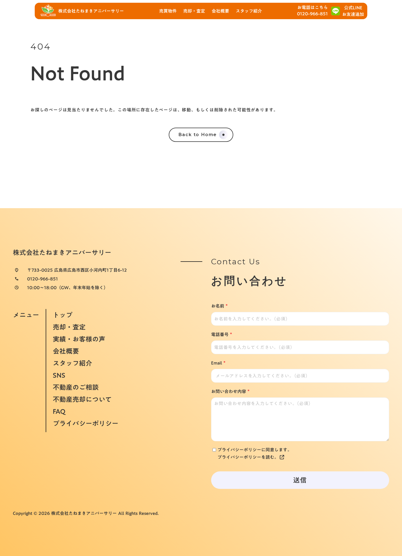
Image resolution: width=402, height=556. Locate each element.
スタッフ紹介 (72, 363)
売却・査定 (69, 327)
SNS (59, 375)
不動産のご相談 (76, 387)
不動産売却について (82, 399)
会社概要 (66, 351)
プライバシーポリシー (85, 424)
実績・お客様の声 (79, 339)
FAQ (59, 411)
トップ (62, 314)
